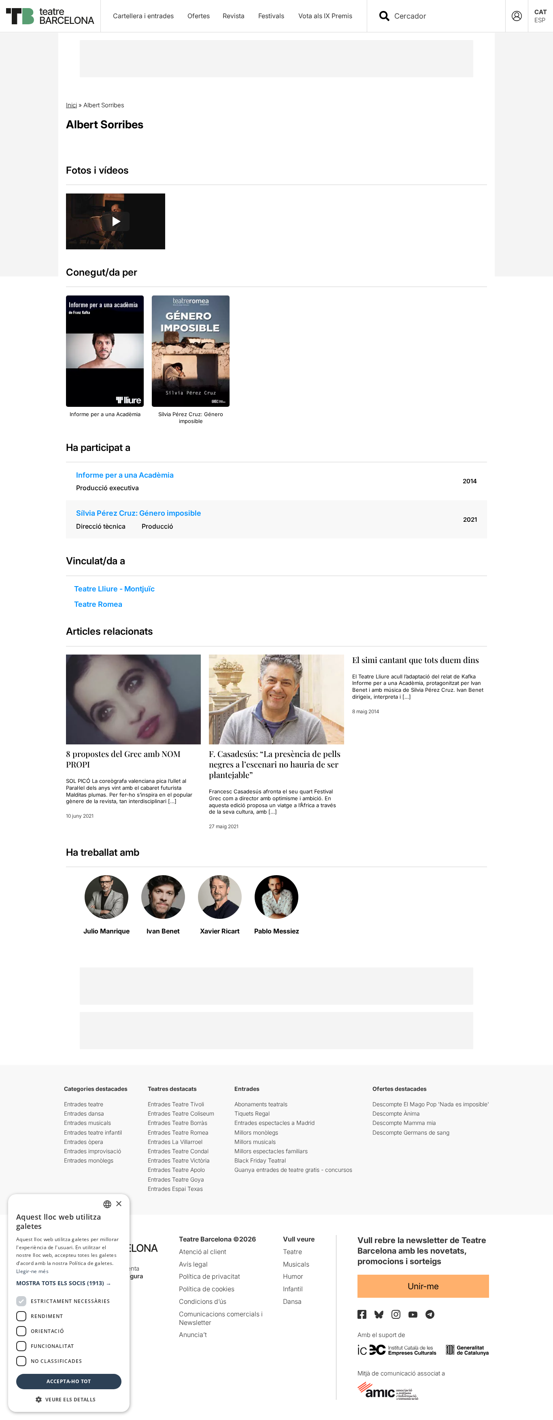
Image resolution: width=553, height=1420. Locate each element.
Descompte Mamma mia (404, 1122)
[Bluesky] (378, 1314)
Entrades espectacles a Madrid (274, 1122)
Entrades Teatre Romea (178, 1132)
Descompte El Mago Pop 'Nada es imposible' (430, 1104)
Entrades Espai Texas (175, 1188)
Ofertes (198, 16)
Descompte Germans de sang (410, 1132)
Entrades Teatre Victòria (179, 1160)
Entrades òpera (83, 1141)
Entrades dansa (84, 1113)
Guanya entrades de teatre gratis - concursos (293, 1169)
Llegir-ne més (32, 1271)
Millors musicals (255, 1141)
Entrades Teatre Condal (178, 1151)
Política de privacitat (209, 1276)
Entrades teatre (83, 1104)
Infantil (293, 1289)
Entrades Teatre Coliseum (181, 1113)
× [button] (118, 1204)
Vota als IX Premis (325, 16)
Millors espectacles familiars (271, 1151)
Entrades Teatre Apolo (176, 1169)
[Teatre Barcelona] (50, 16)
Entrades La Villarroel (175, 1141)
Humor (293, 1276)
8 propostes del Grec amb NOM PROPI (123, 759)
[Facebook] (361, 1314)
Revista (234, 16)
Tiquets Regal (252, 1113)
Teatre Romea (98, 604)
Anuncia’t (193, 1335)
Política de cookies (206, 1289)
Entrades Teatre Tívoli (176, 1104)
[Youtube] (412, 1315)
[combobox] (443, 16)
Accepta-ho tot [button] (69, 1381)
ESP (539, 20)
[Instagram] (395, 1314)
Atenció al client (202, 1252)
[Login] (517, 16)
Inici (71, 105)
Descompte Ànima (396, 1113)
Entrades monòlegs (88, 1160)
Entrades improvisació (92, 1151)
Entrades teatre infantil (93, 1132)
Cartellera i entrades (143, 16)
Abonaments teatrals (260, 1104)
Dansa (292, 1301)
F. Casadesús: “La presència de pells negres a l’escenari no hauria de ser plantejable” (274, 764)
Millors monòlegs (256, 1132)
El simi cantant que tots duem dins (415, 659)
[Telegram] (429, 1314)
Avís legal (193, 1264)
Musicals (296, 1264)
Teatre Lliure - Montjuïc (114, 589)
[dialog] (69, 1303)
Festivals (271, 16)
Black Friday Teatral (260, 1160)
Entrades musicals (87, 1122)
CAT (540, 12)
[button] (68, 1283)
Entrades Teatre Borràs (177, 1122)
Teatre (292, 1252)
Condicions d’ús (202, 1301)
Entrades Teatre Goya (176, 1179)
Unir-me (423, 1286)
